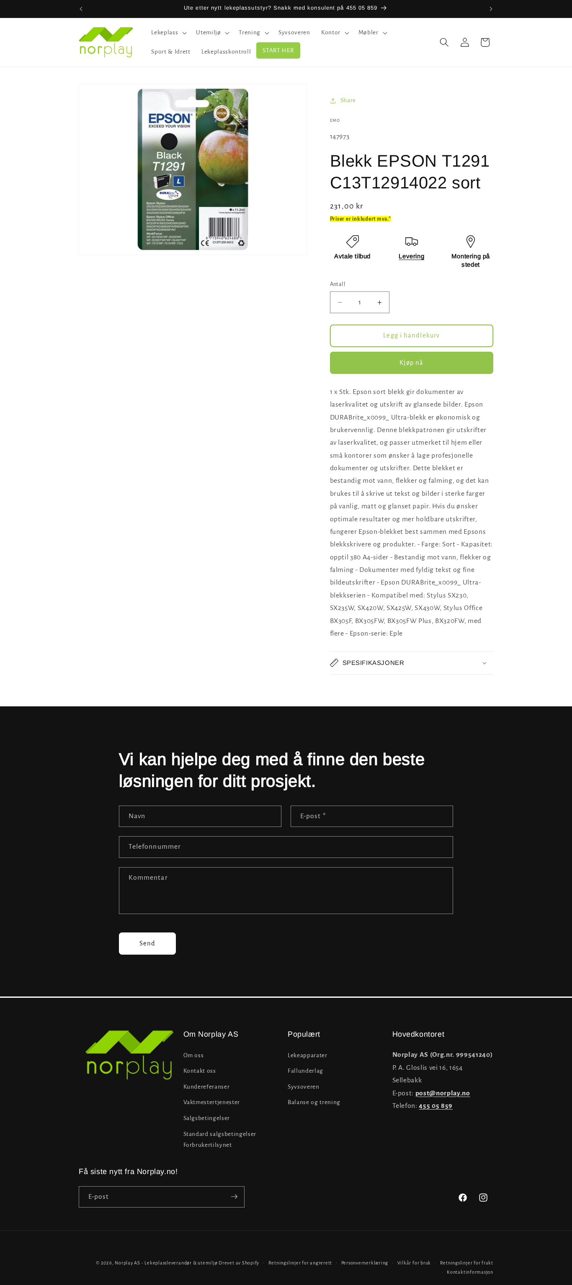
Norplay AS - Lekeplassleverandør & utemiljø (166, 1262)
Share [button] (348, 100)
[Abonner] (234, 1197)
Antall (338, 284)
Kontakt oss (199, 1071)
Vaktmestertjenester (211, 1102)
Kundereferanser (206, 1086)
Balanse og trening (314, 1102)
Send (147, 943)
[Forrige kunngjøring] (81, 9)
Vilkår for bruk (414, 1262)
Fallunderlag (305, 1071)
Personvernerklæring (365, 1262)
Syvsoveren (303, 1086)
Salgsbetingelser (206, 1118)
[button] (168, 32)
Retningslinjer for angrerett (300, 1262)
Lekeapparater (307, 1055)
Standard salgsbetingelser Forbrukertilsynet (220, 1139)
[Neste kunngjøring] (491, 9)
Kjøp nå (411, 362)
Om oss (193, 1055)
